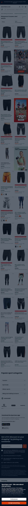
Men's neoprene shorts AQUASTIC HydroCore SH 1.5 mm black (6, 91)
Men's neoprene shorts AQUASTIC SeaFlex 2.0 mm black (6, 66)
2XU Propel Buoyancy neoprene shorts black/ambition (19, 338)
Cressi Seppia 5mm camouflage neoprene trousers (5, 163)
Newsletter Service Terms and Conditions (14, 452)
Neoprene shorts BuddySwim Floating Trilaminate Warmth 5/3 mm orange (7, 187)
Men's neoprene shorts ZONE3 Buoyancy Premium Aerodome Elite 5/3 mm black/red (6, 115)
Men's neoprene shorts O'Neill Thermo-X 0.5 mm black (6, 265)
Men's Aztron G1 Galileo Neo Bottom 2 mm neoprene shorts (6, 314)
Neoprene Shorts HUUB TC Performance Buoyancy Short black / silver (7, 362)
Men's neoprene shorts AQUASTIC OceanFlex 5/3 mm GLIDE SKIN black (21, 42)
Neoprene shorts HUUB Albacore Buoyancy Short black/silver (20, 139)
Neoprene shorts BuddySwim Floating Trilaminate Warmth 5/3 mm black (21, 239)
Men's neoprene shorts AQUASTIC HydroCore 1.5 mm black (7, 42)
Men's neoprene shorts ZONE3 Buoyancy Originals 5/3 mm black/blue (6, 239)
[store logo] (9, 7)
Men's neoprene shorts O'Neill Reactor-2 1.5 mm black (20, 265)
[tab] (14, 381)
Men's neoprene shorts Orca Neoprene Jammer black (21, 187)
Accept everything (14, 503)
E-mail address (6, 446)
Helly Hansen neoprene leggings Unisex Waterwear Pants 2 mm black (6, 290)
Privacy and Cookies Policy (13, 475)
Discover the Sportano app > (8, 421)
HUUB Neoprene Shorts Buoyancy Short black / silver (21, 313)
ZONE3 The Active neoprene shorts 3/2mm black (20, 362)
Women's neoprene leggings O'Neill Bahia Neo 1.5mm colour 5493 (7, 338)
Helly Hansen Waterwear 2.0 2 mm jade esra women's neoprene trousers (21, 290)
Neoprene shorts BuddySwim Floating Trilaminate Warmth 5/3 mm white (7, 213)
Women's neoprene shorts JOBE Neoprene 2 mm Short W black (6, 139)
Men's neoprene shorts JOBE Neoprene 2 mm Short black (21, 91)
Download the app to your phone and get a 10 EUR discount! (15, 2)
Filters (3, 22)
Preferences (14, 499)
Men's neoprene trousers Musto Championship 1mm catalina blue (20, 213)
